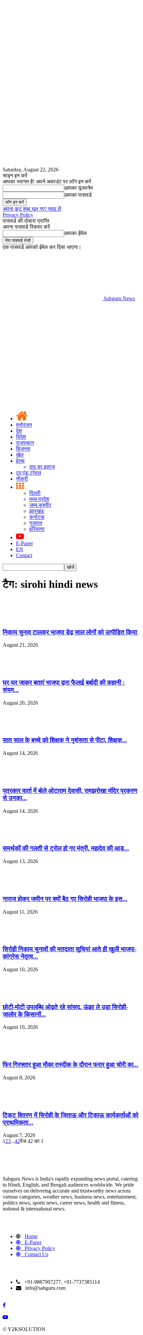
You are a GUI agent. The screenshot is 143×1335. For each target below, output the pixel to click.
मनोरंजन (24, 425)
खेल (20, 455)
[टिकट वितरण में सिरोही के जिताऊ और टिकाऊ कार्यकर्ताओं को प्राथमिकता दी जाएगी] (19, 1102)
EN (19, 549)
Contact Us (36, 1254)
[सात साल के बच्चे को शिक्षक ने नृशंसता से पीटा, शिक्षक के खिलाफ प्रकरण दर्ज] (19, 727)
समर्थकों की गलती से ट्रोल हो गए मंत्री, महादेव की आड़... (66, 848)
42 (17, 1141)
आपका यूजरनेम (78, 188)
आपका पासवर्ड (78, 195)
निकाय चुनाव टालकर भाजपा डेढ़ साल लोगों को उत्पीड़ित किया (71, 632)
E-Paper (24, 543)
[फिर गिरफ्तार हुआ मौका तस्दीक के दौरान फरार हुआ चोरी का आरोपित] (19, 1051)
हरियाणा (37, 529)
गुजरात (35, 523)
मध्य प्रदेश (39, 499)
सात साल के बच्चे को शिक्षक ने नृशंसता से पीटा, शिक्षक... (65, 740)
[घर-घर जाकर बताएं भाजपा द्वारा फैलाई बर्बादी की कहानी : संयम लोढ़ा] (19, 669)
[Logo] (52, 349)
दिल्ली (35, 493)
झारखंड (36, 511)
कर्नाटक (37, 517)
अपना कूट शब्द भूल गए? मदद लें (32, 209)
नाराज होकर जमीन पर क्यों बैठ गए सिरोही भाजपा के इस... (65, 898)
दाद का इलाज (42, 467)
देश (19, 431)
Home (31, 1236)
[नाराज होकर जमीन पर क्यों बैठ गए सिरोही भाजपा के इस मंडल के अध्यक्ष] (19, 886)
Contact (24, 555)
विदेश (21, 437)
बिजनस (23, 449)
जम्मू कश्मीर (40, 505)
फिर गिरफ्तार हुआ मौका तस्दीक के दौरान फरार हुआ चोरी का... (70, 1064)
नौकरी (22, 479)
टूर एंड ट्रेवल (28, 473)
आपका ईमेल (75, 233)
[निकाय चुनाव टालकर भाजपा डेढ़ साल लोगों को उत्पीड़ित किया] (19, 619)
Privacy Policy (18, 215)
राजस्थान (25, 443)
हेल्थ (20, 461)
